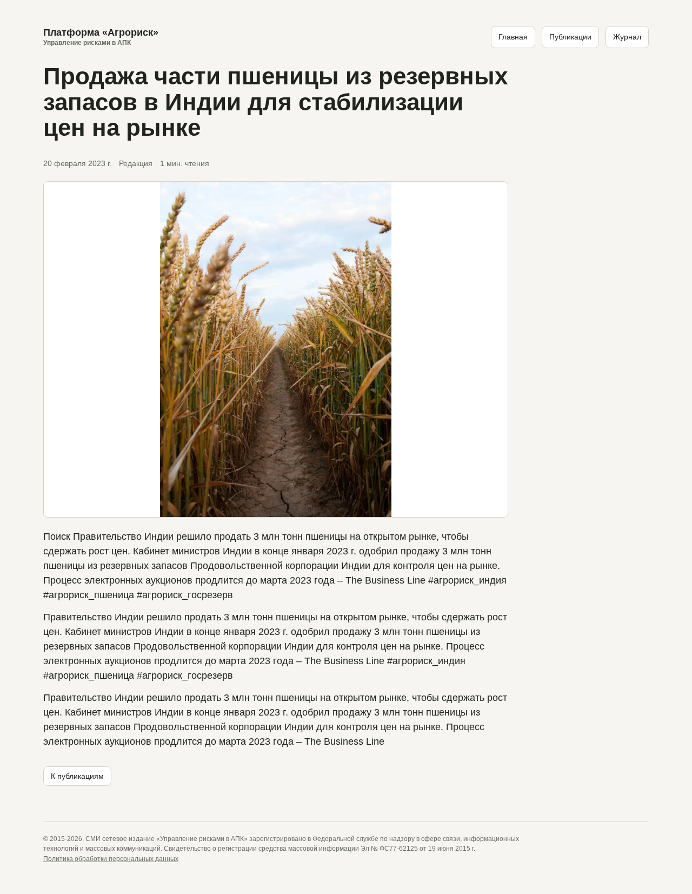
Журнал (627, 36)
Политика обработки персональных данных (110, 859)
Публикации (570, 36)
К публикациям (77, 776)
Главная (513, 36)
